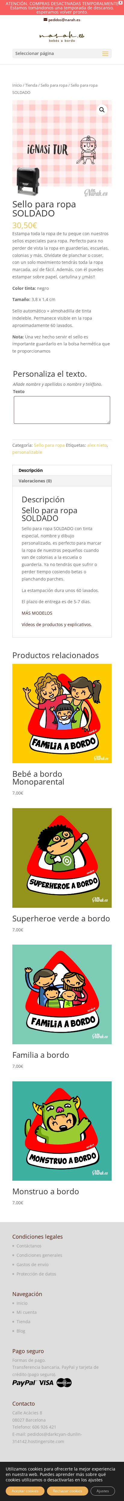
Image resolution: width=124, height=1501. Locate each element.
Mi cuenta (27, 1312)
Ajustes (103, 1490)
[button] (102, 109)
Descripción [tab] (31, 470)
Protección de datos (36, 1274)
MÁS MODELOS (37, 613)
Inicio (17, 85)
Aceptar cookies (25, 1490)
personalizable (27, 452)
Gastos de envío (32, 1264)
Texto (19, 391)
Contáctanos (29, 1246)
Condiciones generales (39, 1255)
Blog (21, 1331)
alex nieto (97, 445)
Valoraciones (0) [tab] (35, 481)
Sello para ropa (54, 85)
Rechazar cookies (67, 1490)
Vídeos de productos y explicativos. (57, 624)
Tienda (31, 85)
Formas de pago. (29, 1360)
